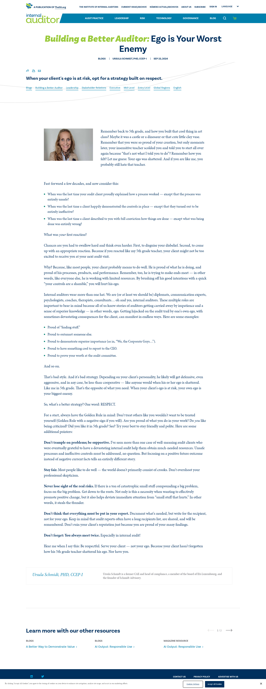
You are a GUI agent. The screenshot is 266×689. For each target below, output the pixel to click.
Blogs (29, 87)
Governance (191, 18)
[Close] (261, 683)
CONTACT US (179, 676)
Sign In (213, 6)
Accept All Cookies (215, 684)
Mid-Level (129, 87)
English (177, 87)
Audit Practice (94, 18)
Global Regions (162, 87)
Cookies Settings (193, 684)
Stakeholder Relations (94, 87)
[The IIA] (46, 7)
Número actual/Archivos (164, 7)
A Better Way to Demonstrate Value (50, 647)
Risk (142, 18)
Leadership (122, 18)
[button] (217, 630)
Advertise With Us (228, 676)
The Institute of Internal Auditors (98, 7)
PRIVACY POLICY (202, 676)
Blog (213, 18)
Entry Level (144, 87)
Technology (164, 18)
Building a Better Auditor (49, 87)
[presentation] (211, 630)
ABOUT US (186, 7)
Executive (115, 87)
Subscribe (200, 7)
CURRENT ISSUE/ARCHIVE (134, 7)
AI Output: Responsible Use (113, 647)
